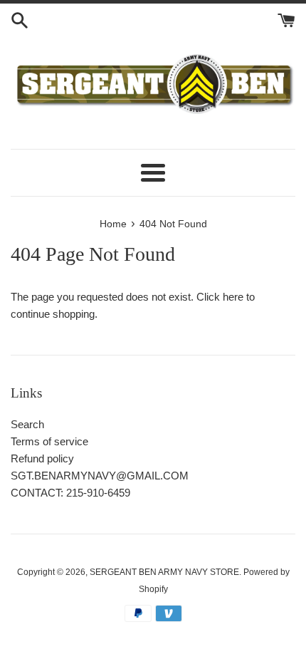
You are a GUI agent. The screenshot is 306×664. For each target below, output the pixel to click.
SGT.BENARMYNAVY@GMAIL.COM (100, 476)
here (233, 297)
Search (27, 424)
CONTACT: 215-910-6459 (70, 493)
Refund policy (42, 458)
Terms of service (49, 441)
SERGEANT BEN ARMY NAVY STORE (164, 572)
